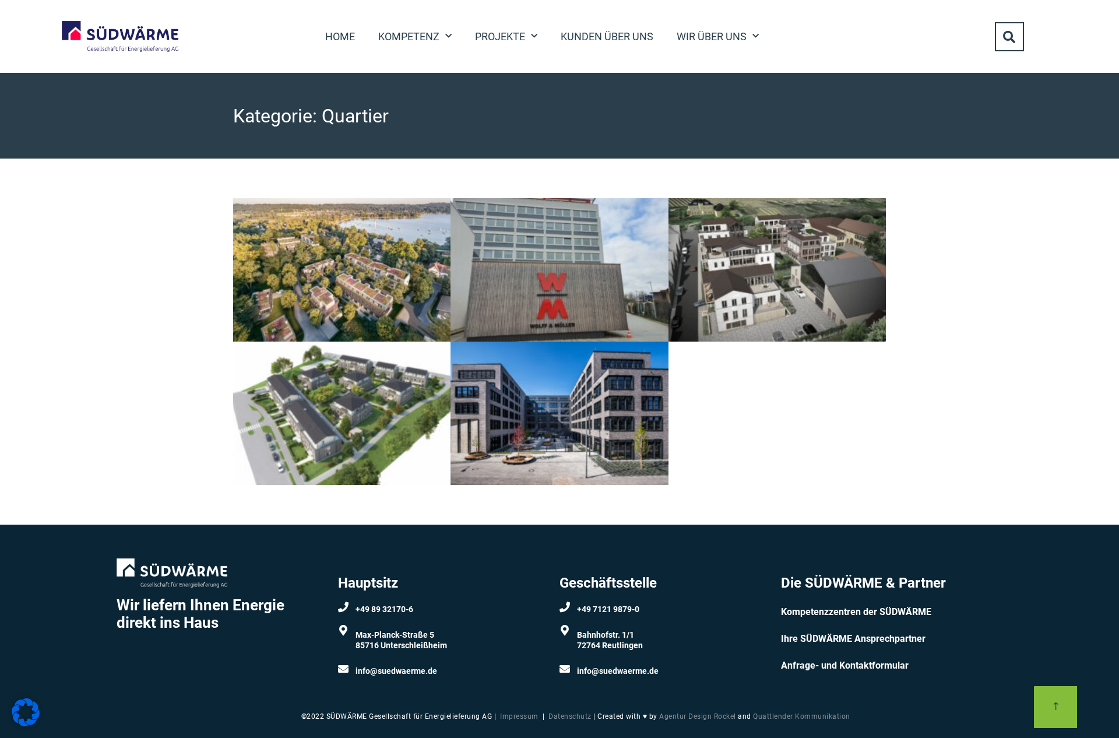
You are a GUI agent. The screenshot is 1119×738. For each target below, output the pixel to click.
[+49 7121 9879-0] (565, 607)
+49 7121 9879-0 (608, 609)
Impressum (519, 716)
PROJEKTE (500, 36)
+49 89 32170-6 (384, 609)
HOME (340, 36)
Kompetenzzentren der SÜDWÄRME (856, 611)
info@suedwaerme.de (396, 671)
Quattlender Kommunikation (801, 716)
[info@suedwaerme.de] (343, 668)
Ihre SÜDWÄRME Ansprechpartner (853, 638)
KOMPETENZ (408, 36)
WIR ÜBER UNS (712, 36)
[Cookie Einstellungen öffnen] (26, 723)
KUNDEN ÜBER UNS (607, 36)
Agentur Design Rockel (697, 716)
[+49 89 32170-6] (343, 607)
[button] (1009, 36)
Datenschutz (570, 716)
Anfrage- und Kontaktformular (845, 665)
